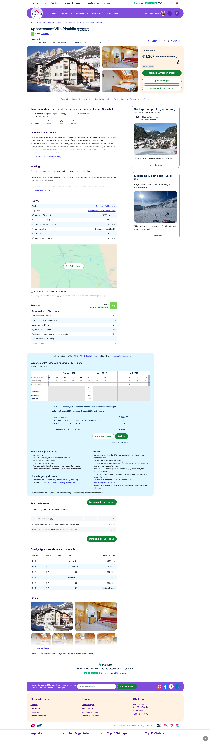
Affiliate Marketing (38, 716)
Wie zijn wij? (36, 708)
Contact (34, 705)
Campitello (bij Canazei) (73, 22)
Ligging (74, 99)
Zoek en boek (51, 13)
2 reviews (45, 33)
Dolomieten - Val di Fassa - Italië (102, 210)
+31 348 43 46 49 (140, 714)
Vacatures (35, 712)
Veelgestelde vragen (91, 712)
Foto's (146, 99)
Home (33, 22)
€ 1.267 (148, 56)
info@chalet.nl (139, 710)
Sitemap (149, 725)
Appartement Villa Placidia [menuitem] (94, 22)
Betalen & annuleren (90, 716)
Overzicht (65, 99)
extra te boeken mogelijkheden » (61, 482)
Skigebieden (66, 13)
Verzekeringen (88, 705)
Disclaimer (131, 725)
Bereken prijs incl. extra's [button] (161, 88)
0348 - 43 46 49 (80, 356)
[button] (74, 266)
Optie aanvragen (103, 436)
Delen (154, 41)
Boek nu (122, 436)
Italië (39, 22)
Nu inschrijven (127, 686)
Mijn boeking (87, 708)
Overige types (136, 99)
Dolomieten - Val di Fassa (52, 22)
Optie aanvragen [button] (162, 80)
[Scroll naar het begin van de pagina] (205, 738)
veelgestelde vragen (121, 356)
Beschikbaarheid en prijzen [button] (161, 73)
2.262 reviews (120, 673)
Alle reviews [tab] (53, 311)
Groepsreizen (112, 13)
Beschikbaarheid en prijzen (100, 99)
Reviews (83, 99)
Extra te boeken (121, 99)
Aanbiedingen (82, 13)
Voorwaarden (119, 725)
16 (135, 89)
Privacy (141, 725)
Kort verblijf (97, 13)
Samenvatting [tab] (38, 311)
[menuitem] (34, 22)
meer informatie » (101, 477)
